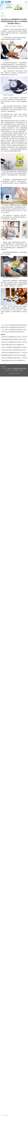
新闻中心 (3, 16)
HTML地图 (20, 370)
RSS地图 (15, 370)
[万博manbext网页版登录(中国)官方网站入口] (6, 3)
